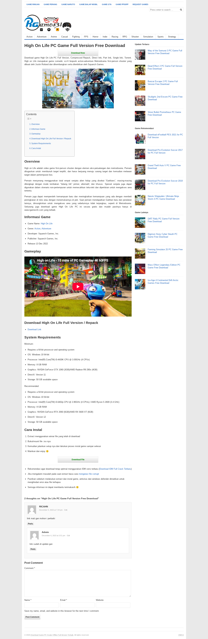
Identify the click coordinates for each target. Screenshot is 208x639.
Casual (64, 36)
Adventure (41, 36)
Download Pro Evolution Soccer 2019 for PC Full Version (165, 182)
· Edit (65, 510)
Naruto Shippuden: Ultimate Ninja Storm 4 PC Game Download (163, 197)
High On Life (46, 223)
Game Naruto (68, 4)
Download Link (34, 329)
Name (27, 600)
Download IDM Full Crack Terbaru (115, 469)
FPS (86, 36)
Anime (54, 36)
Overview (35, 124)
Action (29, 36)
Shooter (135, 36)
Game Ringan (32, 4)
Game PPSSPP (122, 4)
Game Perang (50, 4)
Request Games (140, 4)
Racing (115, 36)
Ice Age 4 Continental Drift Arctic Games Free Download (163, 281)
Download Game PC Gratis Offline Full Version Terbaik (52, 635)
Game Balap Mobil (88, 4)
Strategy (172, 36)
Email (63, 600)
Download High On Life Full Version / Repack (51, 138)
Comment (29, 568)
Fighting (76, 36)
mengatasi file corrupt (89, 474)
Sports (160, 36)
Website (100, 600)
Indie (105, 36)
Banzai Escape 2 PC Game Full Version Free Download (163, 82)
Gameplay (35, 134)
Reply (30, 524)
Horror (95, 36)
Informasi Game (38, 129)
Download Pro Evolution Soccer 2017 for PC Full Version (165, 151)
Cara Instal (36, 148)
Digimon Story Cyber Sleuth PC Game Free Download (162, 235)
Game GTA (106, 4)
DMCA (181, 635)
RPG (125, 36)
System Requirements (41, 143)
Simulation (148, 36)
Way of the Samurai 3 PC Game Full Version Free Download (165, 52)
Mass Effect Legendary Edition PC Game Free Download (164, 266)
